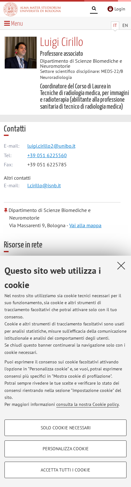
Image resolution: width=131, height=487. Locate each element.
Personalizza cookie (66, 449)
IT (115, 25)
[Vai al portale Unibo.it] (32, 9)
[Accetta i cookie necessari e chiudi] (121, 265)
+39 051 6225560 (47, 155)
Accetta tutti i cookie (65, 470)
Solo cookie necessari (66, 428)
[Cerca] (94, 9)
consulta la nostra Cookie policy (87, 404)
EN (125, 25)
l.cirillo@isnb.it (44, 185)
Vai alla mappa (85, 225)
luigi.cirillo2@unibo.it (51, 146)
